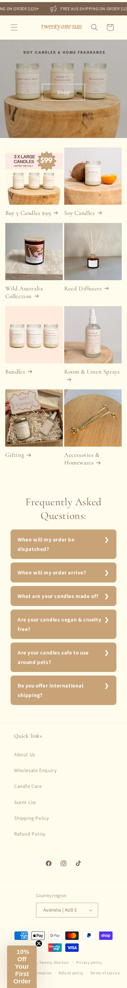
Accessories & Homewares (82, 458)
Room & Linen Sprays (92, 371)
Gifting (14, 455)
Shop (63, 92)
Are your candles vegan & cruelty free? (59, 624)
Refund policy (71, 972)
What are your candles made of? (58, 596)
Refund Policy (30, 834)
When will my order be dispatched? (46, 544)
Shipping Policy (31, 818)
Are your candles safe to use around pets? (53, 657)
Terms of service (105, 972)
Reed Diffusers (83, 288)
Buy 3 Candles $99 (28, 213)
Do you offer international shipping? (51, 690)
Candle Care (28, 786)
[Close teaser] (38, 943)
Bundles (15, 371)
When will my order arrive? (52, 572)
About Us (24, 754)
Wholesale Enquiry (35, 770)
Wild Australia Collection (24, 292)
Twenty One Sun (54, 962)
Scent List (25, 802)
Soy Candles (79, 213)
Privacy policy (89, 962)
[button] (14, 27)
